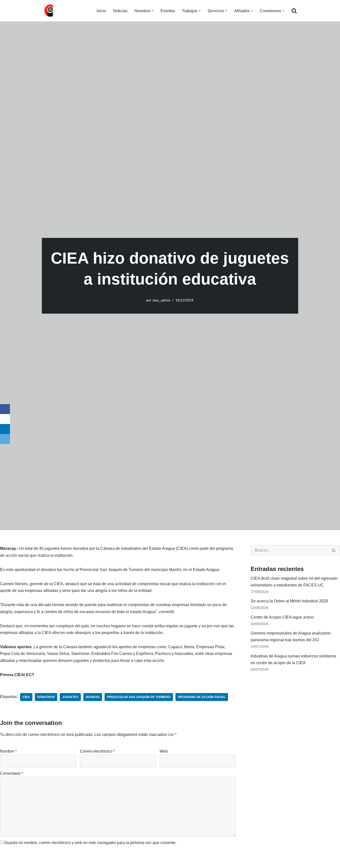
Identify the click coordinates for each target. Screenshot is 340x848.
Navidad (93, 697)
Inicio (101, 11)
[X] (5, 419)
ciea (26, 697)
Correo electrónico (97, 751)
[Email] (5, 439)
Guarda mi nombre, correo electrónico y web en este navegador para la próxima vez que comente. (90, 843)
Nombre (8, 751)
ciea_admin (161, 300)
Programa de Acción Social (202, 697)
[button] (153, 11)
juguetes (70, 697)
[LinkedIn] (5, 429)
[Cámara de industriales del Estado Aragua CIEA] (49, 10)
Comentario (11, 773)
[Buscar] (294, 10)
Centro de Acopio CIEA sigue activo (282, 617)
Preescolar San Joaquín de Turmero (138, 697)
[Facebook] (5, 409)
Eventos (168, 11)
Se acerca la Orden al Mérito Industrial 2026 (289, 601)
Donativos (46, 697)
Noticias (120, 11)
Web (164, 751)
